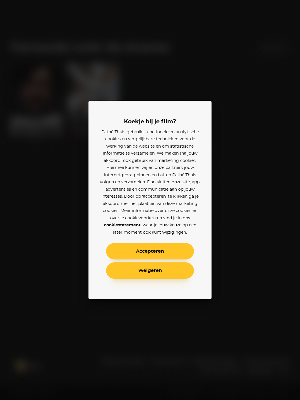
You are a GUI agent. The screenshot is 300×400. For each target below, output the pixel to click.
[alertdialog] (150, 200)
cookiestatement (122, 225)
